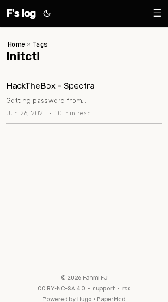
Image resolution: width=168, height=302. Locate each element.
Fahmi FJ (95, 277)
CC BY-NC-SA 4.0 (61, 288)
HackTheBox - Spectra (50, 86)
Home (16, 44)
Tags (40, 44)
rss (126, 288)
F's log (21, 13)
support (104, 288)
